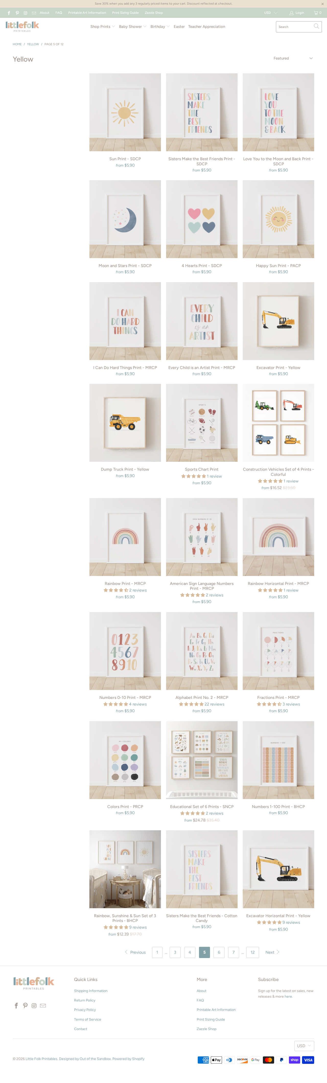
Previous (137, 952)
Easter (179, 26)
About (44, 13)
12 (253, 952)
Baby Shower (131, 26)
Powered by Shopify (128, 1059)
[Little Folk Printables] (22, 27)
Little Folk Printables (41, 1059)
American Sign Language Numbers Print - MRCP (202, 537)
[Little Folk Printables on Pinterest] (17, 13)
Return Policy (84, 1000)
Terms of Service (87, 1019)
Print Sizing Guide (125, 13)
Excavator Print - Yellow (278, 321)
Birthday (158, 26)
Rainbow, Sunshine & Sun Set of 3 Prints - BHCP (125, 869)
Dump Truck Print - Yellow (125, 423)
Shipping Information (91, 991)
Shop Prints (100, 26)
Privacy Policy (85, 1010)
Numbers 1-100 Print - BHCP (278, 760)
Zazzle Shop (154, 13)
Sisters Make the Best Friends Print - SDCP (202, 112)
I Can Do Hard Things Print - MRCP (125, 321)
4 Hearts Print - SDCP (202, 219)
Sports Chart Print (202, 423)
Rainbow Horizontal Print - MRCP (278, 537)
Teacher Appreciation (206, 26)
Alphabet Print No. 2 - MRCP (202, 651)
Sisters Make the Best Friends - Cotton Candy (202, 869)
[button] (193, 476)
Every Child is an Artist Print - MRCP (202, 321)
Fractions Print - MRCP (278, 651)
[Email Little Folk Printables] (33, 13)
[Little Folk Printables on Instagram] (25, 13)
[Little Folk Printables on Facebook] (8, 13)
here (288, 996)
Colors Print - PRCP (125, 760)
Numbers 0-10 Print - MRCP (125, 651)
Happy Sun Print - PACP (278, 219)
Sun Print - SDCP (125, 112)
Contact (80, 1029)
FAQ (58, 13)
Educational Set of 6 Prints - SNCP (202, 760)
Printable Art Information (87, 13)
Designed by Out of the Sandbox (85, 1059)
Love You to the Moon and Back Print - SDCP (278, 112)
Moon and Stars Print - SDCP (125, 219)
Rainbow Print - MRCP (125, 537)
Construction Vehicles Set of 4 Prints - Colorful (278, 423)
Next (270, 952)
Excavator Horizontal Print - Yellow (278, 869)
